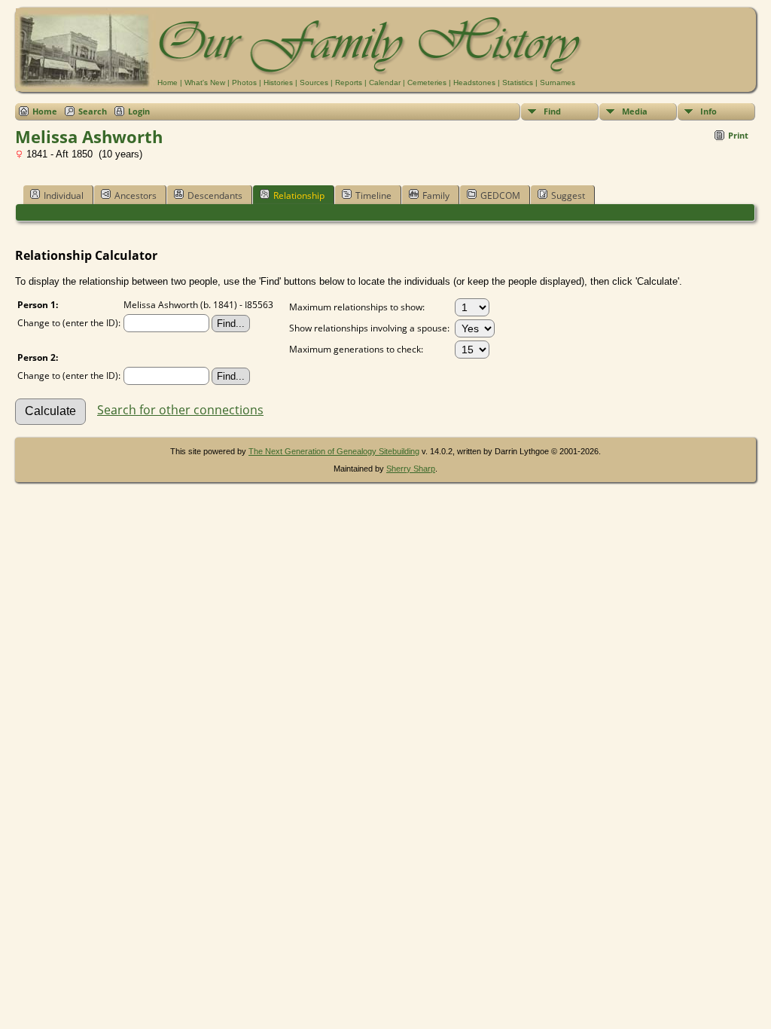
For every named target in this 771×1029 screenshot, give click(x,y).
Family (435, 195)
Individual (64, 195)
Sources (314, 82)
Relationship (299, 195)
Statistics (517, 82)
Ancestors (135, 195)
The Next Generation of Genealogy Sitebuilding (333, 451)
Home (167, 82)
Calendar (385, 82)
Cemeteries (426, 82)
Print (738, 135)
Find (552, 111)
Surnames (557, 82)
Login (139, 111)
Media (635, 111)
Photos (244, 82)
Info (708, 111)
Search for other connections (180, 410)
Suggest (568, 195)
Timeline (373, 195)
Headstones (474, 82)
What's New (204, 82)
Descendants (214, 195)
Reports (348, 82)
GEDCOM (500, 195)
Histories (278, 82)
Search (92, 111)
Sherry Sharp (410, 468)
